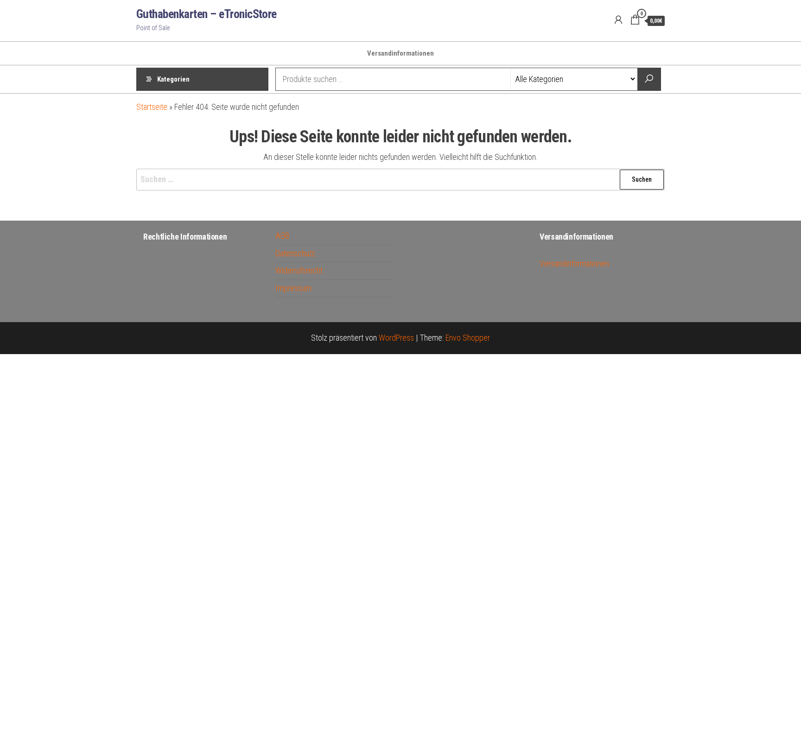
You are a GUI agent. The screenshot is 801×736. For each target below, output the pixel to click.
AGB (282, 236)
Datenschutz (295, 253)
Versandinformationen (400, 53)
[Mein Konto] (618, 20)
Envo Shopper (467, 338)
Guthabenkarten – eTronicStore (206, 14)
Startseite (151, 107)
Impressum (293, 288)
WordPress (396, 338)
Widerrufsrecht (299, 270)
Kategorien (173, 79)
